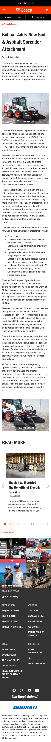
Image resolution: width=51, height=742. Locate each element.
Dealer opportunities (35, 651)
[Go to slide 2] (9, 524)
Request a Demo (10, 621)
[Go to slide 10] (46, 524)
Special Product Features (36, 634)
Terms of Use (9, 665)
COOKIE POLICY (9, 655)
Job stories (34, 627)
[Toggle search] (46, 10)
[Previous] (3, 486)
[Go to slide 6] (28, 524)
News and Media (36, 616)
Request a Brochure (12, 627)
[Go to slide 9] (42, 524)
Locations (33, 610)
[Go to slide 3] (14, 524)
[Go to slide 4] (18, 524)
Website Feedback (37, 663)
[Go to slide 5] (23, 524)
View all (7, 532)
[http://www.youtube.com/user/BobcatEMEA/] (29, 691)
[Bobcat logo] (24, 10)
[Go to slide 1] (5, 524)
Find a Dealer (9, 616)
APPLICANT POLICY (10, 660)
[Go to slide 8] (37, 524)
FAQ (29, 658)
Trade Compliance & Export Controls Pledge (12, 674)
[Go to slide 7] (32, 524)
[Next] (47, 486)
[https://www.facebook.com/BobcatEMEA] (14, 691)
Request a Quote (10, 610)
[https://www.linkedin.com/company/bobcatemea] (37, 691)
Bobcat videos (35, 621)
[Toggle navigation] (4, 10)
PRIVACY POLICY (9, 649)
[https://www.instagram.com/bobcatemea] (21, 691)
